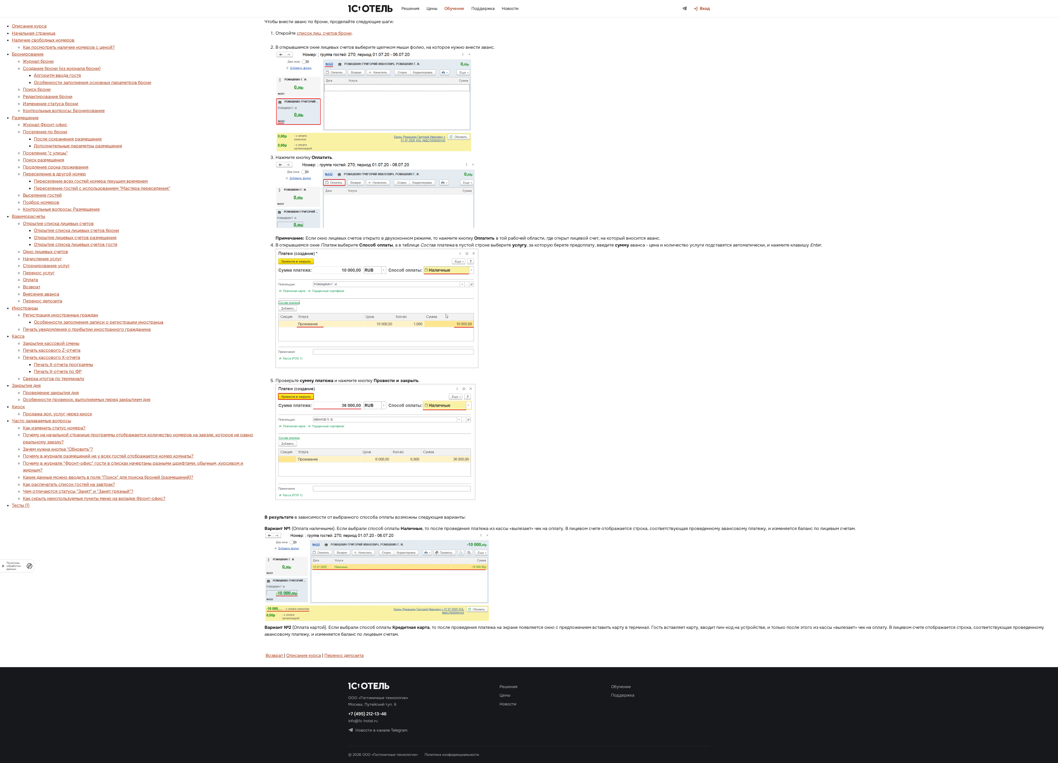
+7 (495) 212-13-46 (367, 714)
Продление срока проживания (55, 167)
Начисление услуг (42, 259)
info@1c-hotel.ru (363, 720)
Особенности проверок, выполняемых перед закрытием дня (86, 399)
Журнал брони (38, 61)
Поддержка (483, 8)
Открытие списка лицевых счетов (58, 223)
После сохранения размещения (68, 139)
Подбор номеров (41, 202)
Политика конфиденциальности (452, 754)
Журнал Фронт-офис (45, 125)
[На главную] (370, 8)
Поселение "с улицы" (45, 153)
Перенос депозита (42, 301)
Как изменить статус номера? (54, 428)
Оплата (30, 280)
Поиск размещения (43, 160)
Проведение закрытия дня (51, 393)
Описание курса (29, 26)
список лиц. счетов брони (324, 33)
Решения (410, 8)
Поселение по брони (45, 132)
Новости (510, 8)
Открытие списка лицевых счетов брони (76, 230)
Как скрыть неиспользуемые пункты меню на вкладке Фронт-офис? (94, 498)
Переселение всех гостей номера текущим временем (91, 181)
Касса (18, 336)
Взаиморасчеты (28, 216)
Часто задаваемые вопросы (41, 421)
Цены (432, 8)
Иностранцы (25, 308)
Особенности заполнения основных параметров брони (92, 82)
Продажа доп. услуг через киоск (57, 414)
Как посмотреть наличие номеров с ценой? (69, 47)
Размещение (25, 118)
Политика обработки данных (14, 565)
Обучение (454, 8)
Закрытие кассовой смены (51, 343)
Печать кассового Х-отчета (51, 357)
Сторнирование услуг (46, 266)
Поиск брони (37, 89)
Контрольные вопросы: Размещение (61, 209)
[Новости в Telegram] (684, 8)
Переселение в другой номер (54, 174)
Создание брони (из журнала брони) (62, 68)
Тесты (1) (20, 505)
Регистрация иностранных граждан (60, 315)
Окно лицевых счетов (45, 252)
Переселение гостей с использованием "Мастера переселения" (102, 188)
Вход (705, 8)
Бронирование (28, 54)
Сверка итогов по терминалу (53, 378)
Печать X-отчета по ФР (58, 371)
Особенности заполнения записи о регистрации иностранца (98, 322)
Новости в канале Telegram (381, 730)
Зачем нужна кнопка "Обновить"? (58, 449)
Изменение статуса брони (50, 104)
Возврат (31, 287)
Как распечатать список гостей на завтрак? (69, 484)
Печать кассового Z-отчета (51, 350)
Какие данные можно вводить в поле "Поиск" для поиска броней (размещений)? (108, 477)
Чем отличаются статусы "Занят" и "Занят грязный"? (78, 491)
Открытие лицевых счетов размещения (75, 237)
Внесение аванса (41, 294)
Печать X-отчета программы (63, 364)
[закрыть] (3, 566)
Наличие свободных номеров (43, 40)
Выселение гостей (42, 195)
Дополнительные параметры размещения (78, 146)
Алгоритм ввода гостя (57, 75)
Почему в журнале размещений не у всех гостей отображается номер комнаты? (108, 456)
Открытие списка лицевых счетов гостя (75, 244)
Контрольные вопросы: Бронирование (64, 110)
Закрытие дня (26, 385)
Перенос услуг (39, 273)
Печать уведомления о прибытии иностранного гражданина (87, 329)
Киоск (18, 407)
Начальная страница (33, 33)
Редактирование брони (47, 96)
